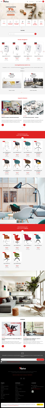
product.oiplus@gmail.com (37, 388)
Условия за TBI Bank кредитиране (20, 391)
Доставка (16, 390)
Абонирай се (39, 359)
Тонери (2, 391)
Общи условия (17, 394)
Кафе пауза (2, 398)
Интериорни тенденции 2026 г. (29, 338)
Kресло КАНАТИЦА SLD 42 (28, 152)
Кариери (16, 399)
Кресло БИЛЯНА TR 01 (17, 245)
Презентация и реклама (4, 388)
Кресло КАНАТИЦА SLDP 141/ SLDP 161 (38, 171)
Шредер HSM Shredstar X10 (38, 56)
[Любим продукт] (6, 51)
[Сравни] (39, 1)
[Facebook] (24, 378)
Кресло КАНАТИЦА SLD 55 (28, 170)
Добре (39, 404)
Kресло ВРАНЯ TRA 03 (6, 245)
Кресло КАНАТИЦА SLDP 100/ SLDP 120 (38, 153)
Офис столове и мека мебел (5, 394)
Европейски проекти (18, 388)
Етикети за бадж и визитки (19, 384)
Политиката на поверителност (13, 405)
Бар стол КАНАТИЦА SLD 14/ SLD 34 (7, 153)
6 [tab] (23, 92)
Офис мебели (3, 395)
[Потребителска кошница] (43, 1)
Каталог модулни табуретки (33, 90)
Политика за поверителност (19, 395)
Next (43, 11)
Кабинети (2, 390)
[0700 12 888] (27, 1)
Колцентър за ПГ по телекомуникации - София (33, 117)
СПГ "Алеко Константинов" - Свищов (9, 117)
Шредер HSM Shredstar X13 (28, 56)
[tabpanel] (4, 22)
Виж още (4, 22)
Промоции (2, 387)
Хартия (2, 384)
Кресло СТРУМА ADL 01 (27, 245)
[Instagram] (21, 378)
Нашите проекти (17, 398)
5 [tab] (22, 92)
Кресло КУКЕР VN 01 (7, 263)
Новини (16, 387)
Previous (1, 11)
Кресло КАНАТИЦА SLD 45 (17, 170)
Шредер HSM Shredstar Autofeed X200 (6, 56)
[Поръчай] (6, 54)
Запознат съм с (11, 361)
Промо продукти (22, 39)
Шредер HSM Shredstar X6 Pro (17, 56)
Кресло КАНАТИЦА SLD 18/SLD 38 (6, 171)
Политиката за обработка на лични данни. (13, 361)
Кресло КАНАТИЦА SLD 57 (17, 152)
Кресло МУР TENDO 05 (38, 245)
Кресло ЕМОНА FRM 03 (17, 263)
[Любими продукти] (38, 1)
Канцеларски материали (4, 386)
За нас (16, 386)
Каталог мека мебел (11, 90)
